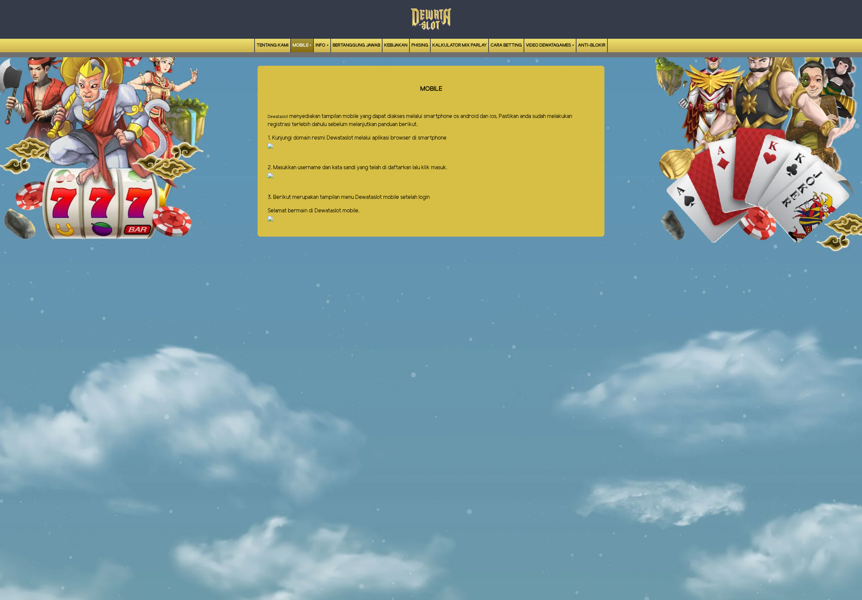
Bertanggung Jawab (356, 45)
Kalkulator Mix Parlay (459, 45)
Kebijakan (395, 45)
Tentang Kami (273, 45)
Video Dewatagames (548, 45)
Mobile (300, 45)
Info (320, 45)
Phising (419, 45)
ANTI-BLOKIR (591, 45)
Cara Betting (506, 45)
